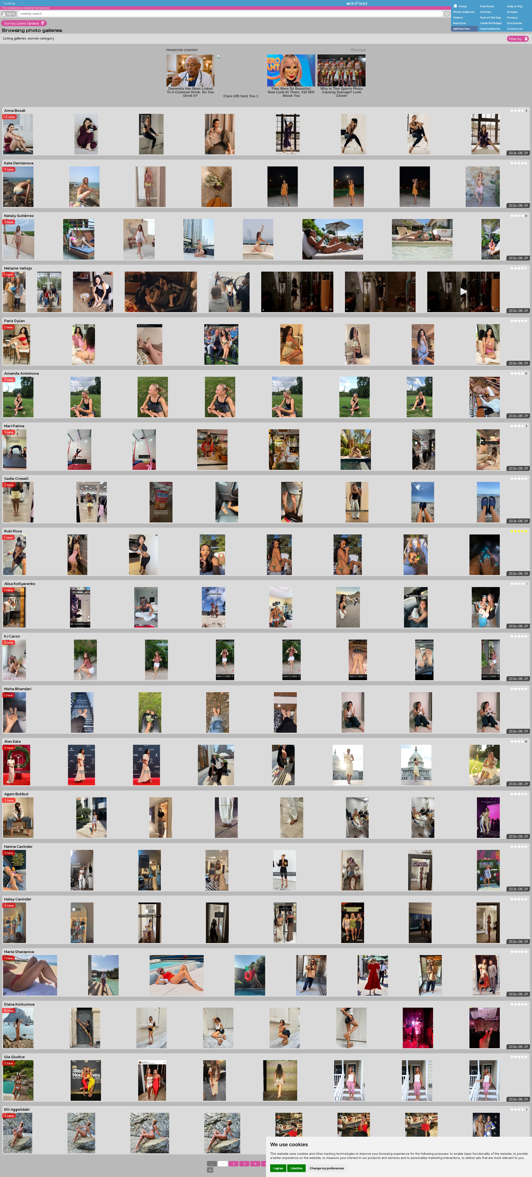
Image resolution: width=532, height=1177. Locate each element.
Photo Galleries (463, 12)
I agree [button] (278, 1168)
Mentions (459, 23)
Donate (512, 12)
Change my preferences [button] (327, 1168)
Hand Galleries (490, 28)
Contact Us (514, 28)
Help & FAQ (514, 6)
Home (463, 6)
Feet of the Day (490, 17)
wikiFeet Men (461, 28)
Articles (485, 12)
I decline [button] (296, 1168)
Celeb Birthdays (491, 23)
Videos (458, 17)
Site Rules (487, 6)
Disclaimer (514, 23)
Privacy (512, 17)
